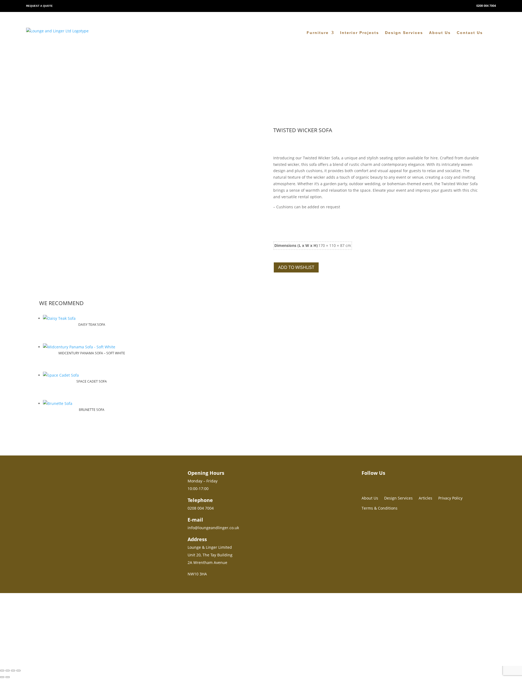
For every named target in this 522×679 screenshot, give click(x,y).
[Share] (13, 670)
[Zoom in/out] (2, 670)
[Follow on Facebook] (373, 481)
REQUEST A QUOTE (39, 5)
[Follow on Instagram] (364, 481)
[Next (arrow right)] (7, 677)
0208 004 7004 (486, 5)
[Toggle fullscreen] (7, 670)
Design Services (404, 32)
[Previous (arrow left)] (2, 677)
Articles (425, 498)
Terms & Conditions (379, 508)
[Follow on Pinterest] (383, 481)
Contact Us (470, 32)
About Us (440, 32)
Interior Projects (359, 32)
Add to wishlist (296, 267)
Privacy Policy (450, 498)
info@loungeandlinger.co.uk (213, 527)
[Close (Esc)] (18, 670)
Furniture (318, 32)
